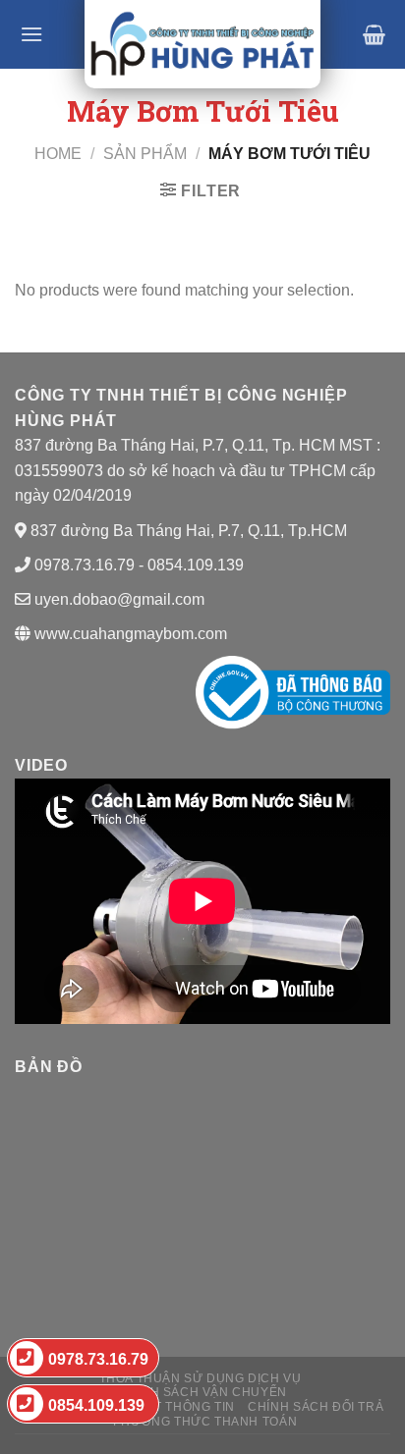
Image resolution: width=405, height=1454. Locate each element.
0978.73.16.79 (98, 1359)
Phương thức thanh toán (205, 1421)
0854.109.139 (96, 1405)
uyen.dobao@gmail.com (119, 599)
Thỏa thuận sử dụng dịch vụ (200, 1378)
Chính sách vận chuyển (202, 1392)
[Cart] (374, 34)
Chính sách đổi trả (315, 1407)
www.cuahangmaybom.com (128, 633)
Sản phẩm (145, 153)
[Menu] (31, 34)
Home (58, 153)
